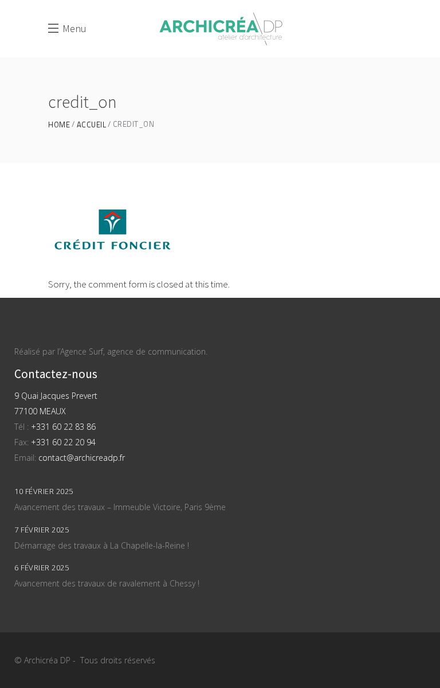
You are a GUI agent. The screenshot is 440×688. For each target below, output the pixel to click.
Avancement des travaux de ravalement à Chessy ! (106, 583)
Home (59, 125)
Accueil (92, 125)
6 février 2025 (41, 567)
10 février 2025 (43, 491)
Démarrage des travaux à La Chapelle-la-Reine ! (101, 545)
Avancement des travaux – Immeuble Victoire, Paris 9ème (120, 507)
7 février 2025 (41, 529)
